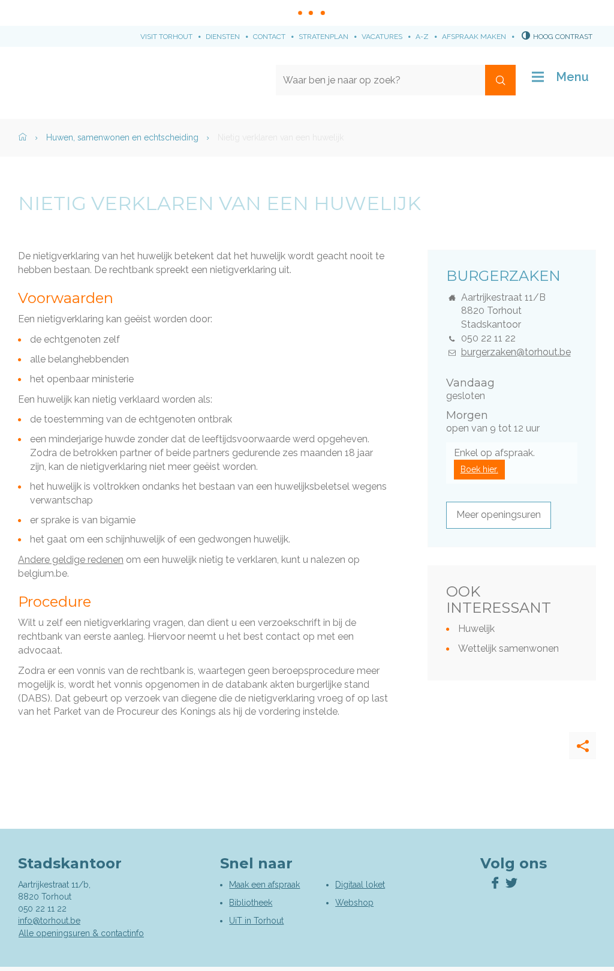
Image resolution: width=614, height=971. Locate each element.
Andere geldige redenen (71, 559)
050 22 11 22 (488, 338)
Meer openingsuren (498, 514)
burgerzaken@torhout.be (516, 352)
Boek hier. (479, 469)
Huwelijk (476, 628)
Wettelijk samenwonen (508, 648)
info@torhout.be (49, 920)
